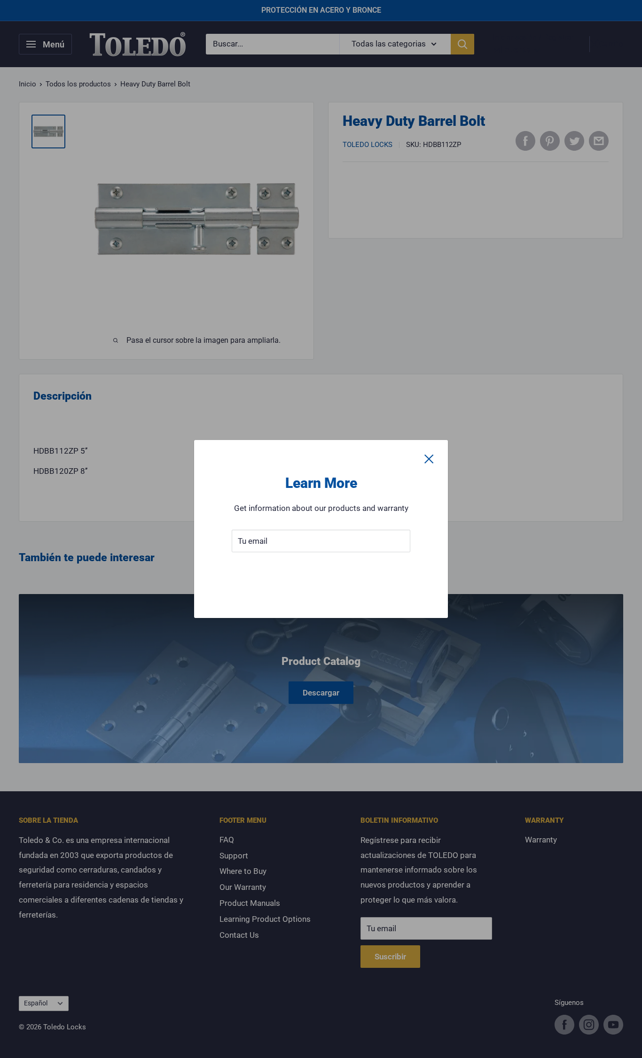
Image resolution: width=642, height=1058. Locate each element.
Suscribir (321, 569)
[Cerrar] (429, 458)
